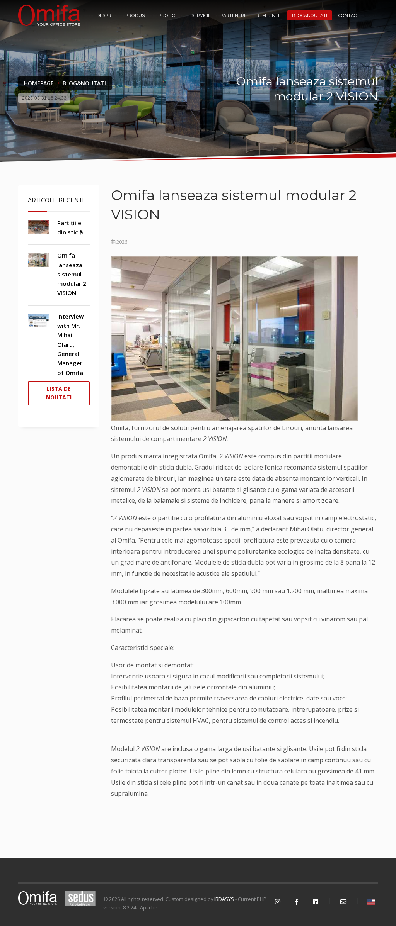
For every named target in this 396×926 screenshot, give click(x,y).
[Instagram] (277, 902)
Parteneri (232, 15)
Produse (136, 15)
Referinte (268, 15)
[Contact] (343, 902)
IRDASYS (224, 898)
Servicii (200, 15)
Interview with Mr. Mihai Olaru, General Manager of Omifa (70, 344)
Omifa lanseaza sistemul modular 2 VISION (71, 274)
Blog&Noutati (309, 15)
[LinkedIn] (315, 902)
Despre (105, 15)
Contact (348, 15)
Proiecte (169, 15)
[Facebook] (296, 902)
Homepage (39, 83)
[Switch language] (371, 902)
